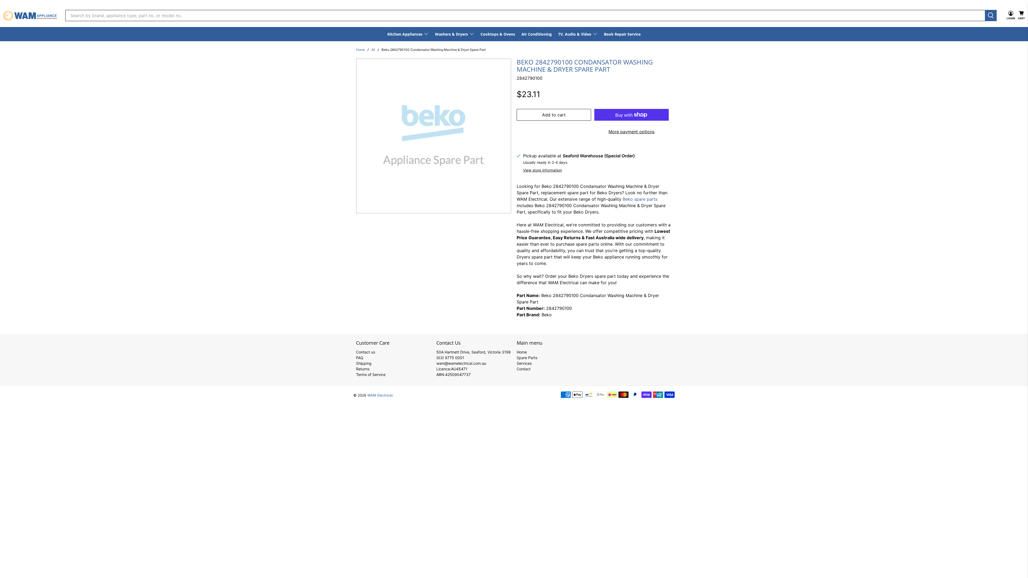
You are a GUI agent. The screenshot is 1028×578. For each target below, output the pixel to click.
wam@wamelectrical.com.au (461, 363)
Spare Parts (527, 357)
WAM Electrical (379, 395)
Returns (362, 369)
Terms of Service (371, 374)
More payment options (632, 131)
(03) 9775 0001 (450, 357)
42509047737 (458, 374)
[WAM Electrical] (30, 16)
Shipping (364, 363)
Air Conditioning (536, 34)
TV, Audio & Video (574, 34)
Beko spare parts (640, 199)
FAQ (359, 357)
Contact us (365, 352)
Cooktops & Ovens (498, 34)
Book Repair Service (622, 34)
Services (524, 363)
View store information (542, 170)
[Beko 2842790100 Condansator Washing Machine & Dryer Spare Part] (433, 136)
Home (360, 49)
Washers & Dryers (451, 34)
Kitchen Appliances (404, 34)
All (373, 49)
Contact (524, 369)
